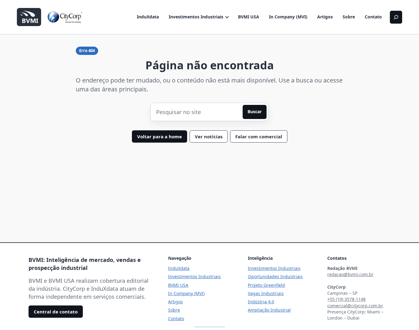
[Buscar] (396, 17)
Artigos (325, 17)
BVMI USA (248, 17)
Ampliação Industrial (269, 310)
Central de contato (56, 312)
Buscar (255, 111)
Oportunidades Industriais (275, 276)
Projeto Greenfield (266, 285)
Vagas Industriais (266, 293)
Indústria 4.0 (261, 302)
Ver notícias (208, 136)
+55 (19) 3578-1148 (346, 299)
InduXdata (148, 17)
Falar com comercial (258, 136)
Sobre (349, 17)
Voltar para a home (159, 136)
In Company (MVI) (288, 17)
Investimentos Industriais (196, 17)
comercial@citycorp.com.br (355, 306)
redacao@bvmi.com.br (350, 274)
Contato (373, 17)
